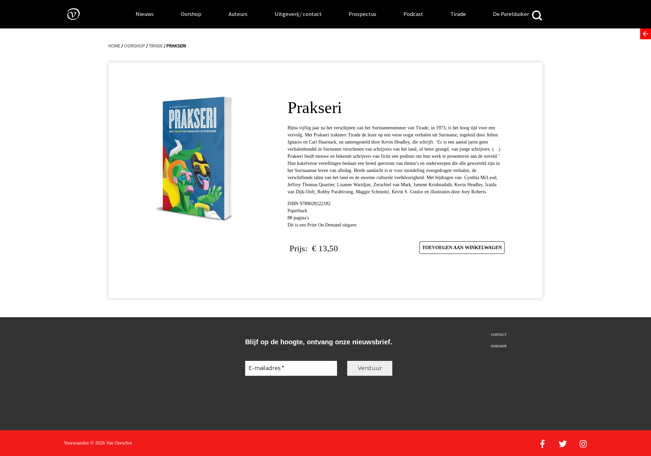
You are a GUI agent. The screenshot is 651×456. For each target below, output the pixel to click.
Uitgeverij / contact (298, 14)
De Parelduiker (511, 14)
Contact (499, 334)
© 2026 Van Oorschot (111, 443)
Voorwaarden (76, 443)
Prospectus (362, 14)
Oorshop (191, 14)
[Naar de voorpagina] (68, 13)
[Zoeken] (537, 16)
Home (114, 46)
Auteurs (238, 14)
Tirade (458, 14)
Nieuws (145, 14)
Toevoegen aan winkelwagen (462, 247)
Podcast (413, 14)
